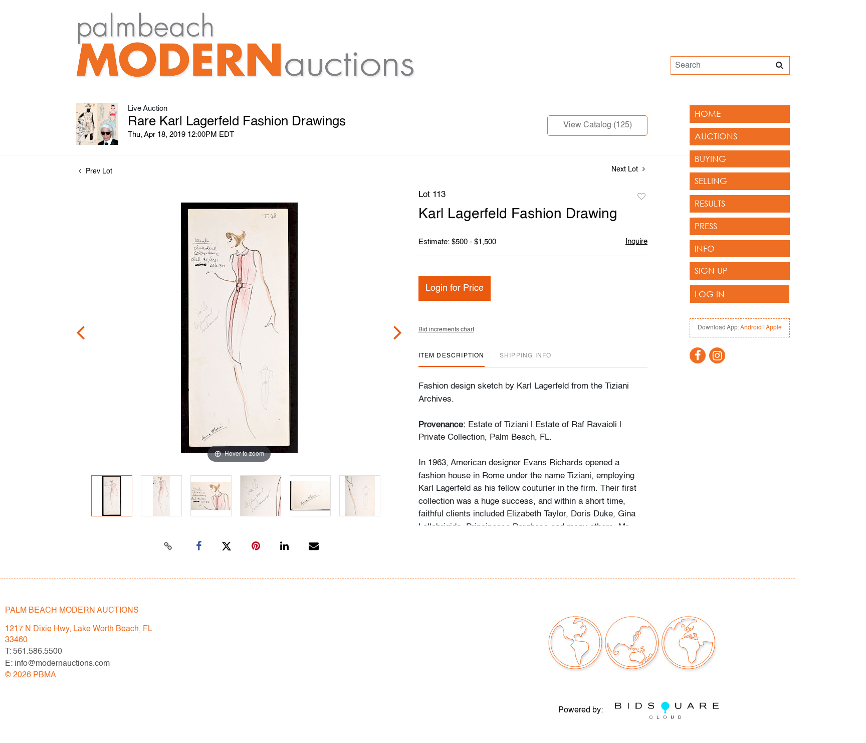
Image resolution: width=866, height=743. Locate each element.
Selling (711, 180)
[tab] (451, 359)
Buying (710, 158)
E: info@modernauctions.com (57, 664)
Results (710, 203)
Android (751, 328)
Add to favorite (641, 197)
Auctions (716, 136)
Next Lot (625, 169)
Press (706, 226)
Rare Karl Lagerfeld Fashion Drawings (237, 121)
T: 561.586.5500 (33, 652)
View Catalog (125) (597, 125)
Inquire (636, 241)
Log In (710, 294)
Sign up (711, 270)
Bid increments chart (446, 330)
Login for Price (454, 288)
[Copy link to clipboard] (168, 546)
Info (705, 248)
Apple (774, 328)
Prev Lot (98, 171)
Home (708, 113)
